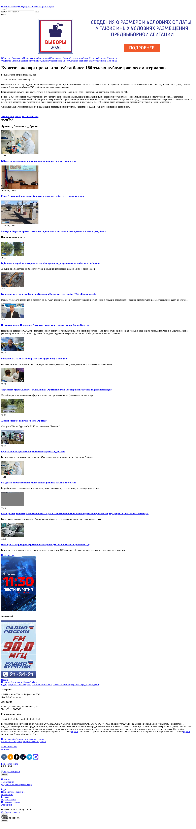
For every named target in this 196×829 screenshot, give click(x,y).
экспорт (5, 116)
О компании (38, 684)
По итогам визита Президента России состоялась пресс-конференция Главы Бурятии (45, 325)
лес (11, 116)
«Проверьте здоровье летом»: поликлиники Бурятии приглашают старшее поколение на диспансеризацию (56, 389)
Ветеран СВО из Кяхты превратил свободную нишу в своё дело (34, 358)
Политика (112, 58)
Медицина (43, 58)
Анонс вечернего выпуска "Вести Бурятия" (24, 421)
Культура (93, 58)
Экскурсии (93, 684)
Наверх (4, 679)
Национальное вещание (19, 684)
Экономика (17, 58)
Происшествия (30, 58)
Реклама (48, 684)
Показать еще (7, 555)
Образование (55, 58)
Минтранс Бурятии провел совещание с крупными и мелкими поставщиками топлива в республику (53, 231)
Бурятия (17, 116)
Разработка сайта (9, 764)
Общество (6, 58)
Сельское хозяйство (78, 58)
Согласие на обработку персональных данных (23, 741)
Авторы (5, 749)
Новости (5, 6)
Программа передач (78, 684)
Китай (25, 116)
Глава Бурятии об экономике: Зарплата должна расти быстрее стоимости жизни (42, 196)
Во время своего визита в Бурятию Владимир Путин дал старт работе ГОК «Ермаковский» (48, 294)
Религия (102, 58)
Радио (4, 684)
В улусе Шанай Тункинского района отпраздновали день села (33, 451)
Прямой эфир (38, 6)
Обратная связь (60, 684)
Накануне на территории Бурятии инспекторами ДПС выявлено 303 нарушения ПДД (45, 544)
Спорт (66, 58)
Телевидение (16, 6)
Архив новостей (9, 746)
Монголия (33, 116)
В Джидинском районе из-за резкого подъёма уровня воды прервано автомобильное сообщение (50, 263)
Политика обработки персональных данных (22, 739)
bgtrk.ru (74, 731)
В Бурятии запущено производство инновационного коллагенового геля (38, 161)
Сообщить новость (10, 812)
